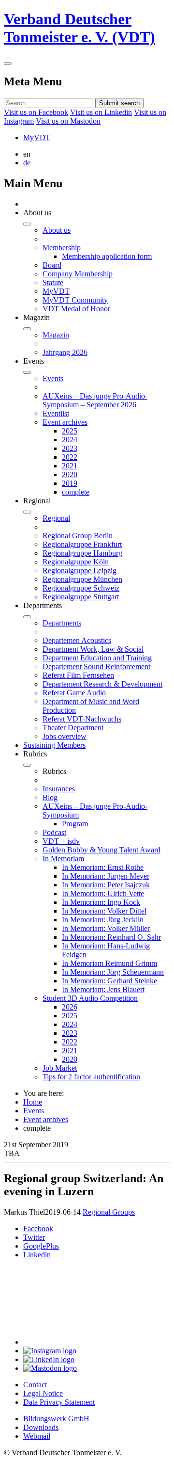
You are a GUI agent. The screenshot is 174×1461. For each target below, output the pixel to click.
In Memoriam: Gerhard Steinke (109, 981)
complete (75, 492)
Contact (35, 1385)
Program (75, 823)
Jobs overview (65, 736)
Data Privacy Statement (59, 1402)
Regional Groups (109, 1212)
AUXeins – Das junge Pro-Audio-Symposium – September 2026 (95, 400)
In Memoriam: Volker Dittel (104, 911)
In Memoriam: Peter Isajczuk (106, 885)
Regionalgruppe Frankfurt (82, 544)
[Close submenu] (27, 224)
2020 (69, 474)
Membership (62, 247)
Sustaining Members (54, 745)
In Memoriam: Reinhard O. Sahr (111, 937)
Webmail (36, 1436)
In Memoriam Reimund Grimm (109, 963)
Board (52, 265)
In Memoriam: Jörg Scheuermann (113, 972)
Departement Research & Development (102, 684)
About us (57, 230)
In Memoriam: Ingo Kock (101, 902)
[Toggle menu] (8, 63)
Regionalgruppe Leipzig (79, 570)
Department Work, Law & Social (93, 649)
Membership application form (107, 256)
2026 (69, 1007)
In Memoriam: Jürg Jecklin (103, 919)
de (26, 163)
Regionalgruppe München (82, 579)
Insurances (59, 789)
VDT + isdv (61, 841)
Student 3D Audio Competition (90, 998)
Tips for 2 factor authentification (91, 1077)
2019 (69, 483)
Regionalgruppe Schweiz (81, 588)
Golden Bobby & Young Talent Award (101, 850)
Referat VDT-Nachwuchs (82, 719)
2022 (69, 457)
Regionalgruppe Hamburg (82, 553)
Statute (53, 282)
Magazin (56, 335)
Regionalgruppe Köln (76, 562)
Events (53, 378)
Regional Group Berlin (78, 535)
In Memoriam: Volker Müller (106, 928)
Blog (50, 797)
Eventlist (56, 413)
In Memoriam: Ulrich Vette (103, 893)
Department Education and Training (97, 658)
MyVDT (36, 137)
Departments (62, 623)
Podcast (54, 832)
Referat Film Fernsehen (78, 675)
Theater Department (73, 727)
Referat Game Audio (74, 693)
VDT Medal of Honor (76, 309)
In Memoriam (63, 858)
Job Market (60, 1068)
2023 (69, 448)
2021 (69, 466)
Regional (56, 518)
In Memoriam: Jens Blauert (103, 989)
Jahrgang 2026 (65, 352)
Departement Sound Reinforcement (96, 666)
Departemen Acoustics (77, 640)
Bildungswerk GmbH (56, 1418)
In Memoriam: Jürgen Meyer (105, 876)
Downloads (40, 1427)
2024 (69, 439)
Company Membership (78, 274)
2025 (69, 431)
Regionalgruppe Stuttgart (81, 597)
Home (32, 1102)
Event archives (65, 422)
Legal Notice (43, 1393)
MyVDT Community (75, 300)
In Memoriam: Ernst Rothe (103, 867)
